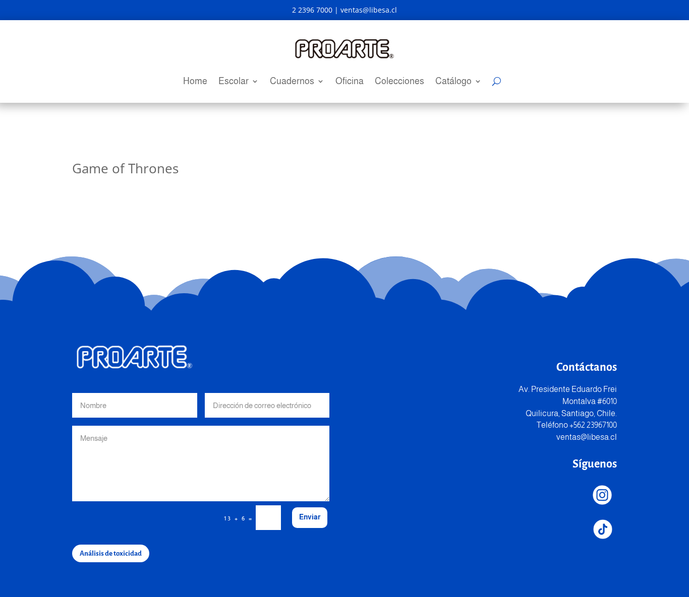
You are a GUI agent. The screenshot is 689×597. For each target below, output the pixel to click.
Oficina (349, 82)
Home (195, 82)
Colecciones (399, 82)
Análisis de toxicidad (111, 553)
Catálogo (453, 82)
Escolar (233, 82)
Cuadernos (292, 82)
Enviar (309, 517)
